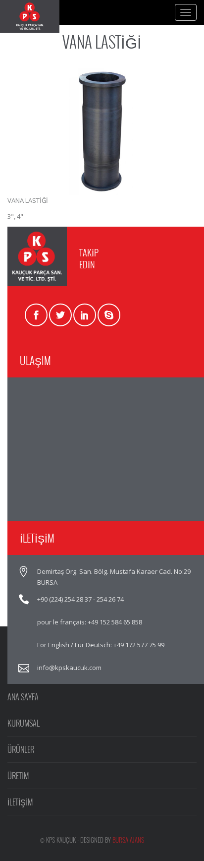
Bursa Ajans (128, 840)
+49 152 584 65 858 (115, 621)
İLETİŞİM (20, 802)
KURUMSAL (23, 723)
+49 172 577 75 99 (138, 644)
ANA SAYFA (23, 697)
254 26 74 (110, 599)
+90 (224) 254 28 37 (64, 599)
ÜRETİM (18, 776)
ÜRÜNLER (20, 749)
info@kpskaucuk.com (69, 667)
